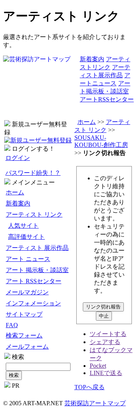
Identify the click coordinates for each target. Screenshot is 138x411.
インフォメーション (33, 303)
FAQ (12, 325)
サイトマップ (24, 314)
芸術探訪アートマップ (95, 403)
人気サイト (23, 225)
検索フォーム (24, 335)
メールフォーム (27, 346)
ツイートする (108, 334)
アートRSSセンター (107, 99)
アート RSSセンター (33, 281)
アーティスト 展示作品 (37, 248)
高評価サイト (26, 236)
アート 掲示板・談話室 (37, 270)
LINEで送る (106, 373)
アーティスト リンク (34, 214)
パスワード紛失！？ (33, 173)
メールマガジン (27, 292)
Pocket (98, 365)
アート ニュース (28, 259)
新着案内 (92, 59)
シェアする (105, 342)
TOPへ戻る (89, 387)
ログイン (17, 158)
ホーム (15, 192)
